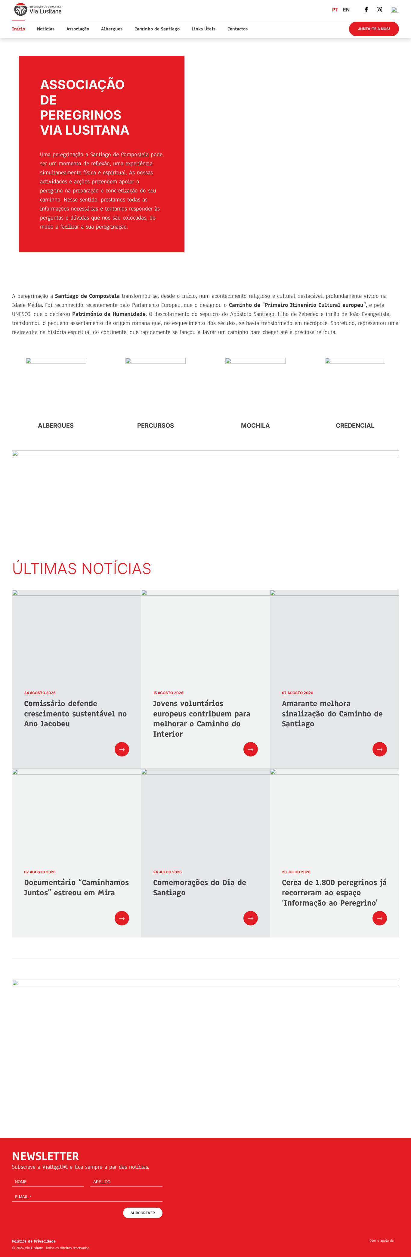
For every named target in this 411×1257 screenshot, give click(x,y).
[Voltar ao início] (38, 9)
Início (18, 29)
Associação (77, 29)
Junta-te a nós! (374, 29)
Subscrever (143, 1213)
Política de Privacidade (34, 1241)
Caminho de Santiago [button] (157, 29)
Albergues (111, 29)
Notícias (45, 29)
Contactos (237, 29)
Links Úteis (203, 29)
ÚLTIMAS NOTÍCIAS (82, 569)
